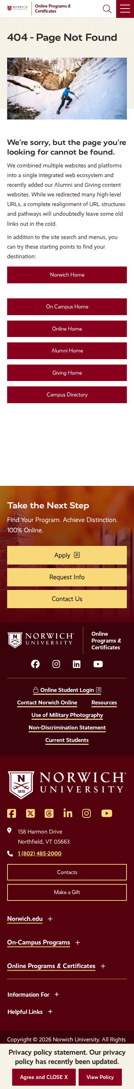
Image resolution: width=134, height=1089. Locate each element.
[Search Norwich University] (107, 9)
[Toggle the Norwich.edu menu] (50, 918)
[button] (44, 1077)
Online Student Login (67, 690)
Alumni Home (67, 350)
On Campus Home (67, 306)
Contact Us (67, 598)
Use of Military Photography (67, 715)
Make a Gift (67, 892)
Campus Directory (67, 394)
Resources (104, 702)
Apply (62, 555)
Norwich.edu (25, 918)
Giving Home (67, 373)
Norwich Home (67, 275)
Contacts (67, 872)
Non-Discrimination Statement (67, 727)
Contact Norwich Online (47, 702)
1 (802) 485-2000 (39, 853)
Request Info (67, 577)
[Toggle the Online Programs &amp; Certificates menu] (103, 965)
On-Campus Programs (38, 942)
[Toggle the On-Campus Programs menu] (77, 941)
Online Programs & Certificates (51, 966)
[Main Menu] (125, 9)
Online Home (67, 329)
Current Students (67, 740)
